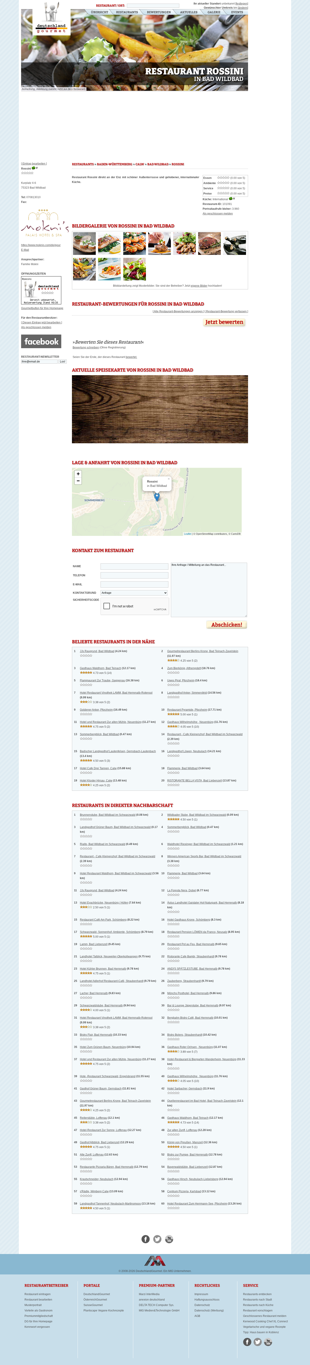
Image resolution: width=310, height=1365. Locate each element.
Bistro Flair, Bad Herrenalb (96, 1034)
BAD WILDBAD (157, 164)
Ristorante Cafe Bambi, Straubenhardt (190, 956)
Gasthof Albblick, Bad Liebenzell (100, 1142)
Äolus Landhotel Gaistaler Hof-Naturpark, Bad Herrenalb (202, 902)
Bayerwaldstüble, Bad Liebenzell (187, 1166)
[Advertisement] (134, 125)
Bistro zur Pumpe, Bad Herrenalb (187, 1154)
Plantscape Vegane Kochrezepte (104, 1310)
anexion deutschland (152, 1299)
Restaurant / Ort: (110, 5)
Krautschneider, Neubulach (96, 1179)
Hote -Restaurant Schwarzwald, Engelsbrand (107, 1076)
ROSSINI (178, 164)
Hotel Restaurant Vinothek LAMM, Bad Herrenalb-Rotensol (116, 692)
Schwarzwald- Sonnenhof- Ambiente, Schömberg (110, 932)
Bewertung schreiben (86, 347)
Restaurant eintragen (38, 1294)
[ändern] (243, 7)
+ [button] (78, 474)
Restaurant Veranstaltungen (237, 12)
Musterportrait (33, 1305)
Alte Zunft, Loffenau (92, 1154)
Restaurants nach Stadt (257, 1299)
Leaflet (187, 533)
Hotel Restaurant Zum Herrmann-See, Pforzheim (197, 1203)
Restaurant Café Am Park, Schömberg (103, 919)
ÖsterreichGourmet (95, 1299)
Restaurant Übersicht (96, 12)
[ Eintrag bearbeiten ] (34, 163)
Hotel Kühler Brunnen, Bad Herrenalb (103, 968)
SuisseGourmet (93, 1305)
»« (108, 342)
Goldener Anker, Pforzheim (96, 709)
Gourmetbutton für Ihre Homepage (42, 308)
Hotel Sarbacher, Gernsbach (184, 1088)
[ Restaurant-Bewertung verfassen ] (226, 311)
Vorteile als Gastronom (38, 1310)
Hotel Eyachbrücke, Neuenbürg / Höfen (104, 902)
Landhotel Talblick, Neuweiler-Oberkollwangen (109, 956)
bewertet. (131, 357)
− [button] (78, 481)
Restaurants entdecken (257, 1294)
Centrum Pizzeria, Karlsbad (184, 1191)
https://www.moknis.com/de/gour (41, 245)
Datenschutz (202, 1305)
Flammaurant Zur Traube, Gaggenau (102, 680)
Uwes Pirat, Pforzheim (180, 680)
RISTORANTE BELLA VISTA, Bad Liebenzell (194, 780)
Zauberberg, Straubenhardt (184, 981)
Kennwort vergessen (37, 1326)
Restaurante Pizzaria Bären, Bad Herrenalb (106, 1166)
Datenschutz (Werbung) (209, 1310)
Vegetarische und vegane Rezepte (264, 1326)
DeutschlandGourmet (97, 1294)
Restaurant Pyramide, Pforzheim (187, 709)
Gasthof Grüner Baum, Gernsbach (101, 1088)
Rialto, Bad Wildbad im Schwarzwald (102, 844)
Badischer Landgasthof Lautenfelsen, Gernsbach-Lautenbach (118, 751)
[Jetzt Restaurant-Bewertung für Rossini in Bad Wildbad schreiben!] (224, 327)
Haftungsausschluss (206, 1299)
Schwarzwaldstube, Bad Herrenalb (101, 1005)
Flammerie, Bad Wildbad (182, 768)
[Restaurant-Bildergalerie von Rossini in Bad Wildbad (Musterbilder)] (84, 254)
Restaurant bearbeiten (38, 1299)
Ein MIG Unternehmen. (177, 1271)
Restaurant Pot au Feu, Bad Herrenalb (190, 944)
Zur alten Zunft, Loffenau (182, 1130)
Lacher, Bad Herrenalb (94, 993)
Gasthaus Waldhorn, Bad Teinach (100, 668)
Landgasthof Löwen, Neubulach (187, 751)
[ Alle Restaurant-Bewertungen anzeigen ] (178, 311)
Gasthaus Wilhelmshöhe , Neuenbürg (190, 722)
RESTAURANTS (83, 164)
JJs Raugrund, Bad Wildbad (97, 651)
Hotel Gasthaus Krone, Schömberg (188, 919)
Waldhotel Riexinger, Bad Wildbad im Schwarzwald (198, 844)
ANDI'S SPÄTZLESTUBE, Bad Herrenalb (192, 968)
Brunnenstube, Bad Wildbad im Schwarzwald (107, 814)
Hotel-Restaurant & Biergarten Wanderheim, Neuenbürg (201, 1059)
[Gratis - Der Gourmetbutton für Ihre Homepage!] (41, 303)
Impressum (201, 1294)
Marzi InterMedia (149, 1294)
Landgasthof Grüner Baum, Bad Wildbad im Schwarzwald (115, 827)
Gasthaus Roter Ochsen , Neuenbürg (190, 1047)
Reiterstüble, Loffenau (93, 1117)
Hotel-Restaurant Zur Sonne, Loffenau (103, 1130)
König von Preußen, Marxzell (185, 1142)
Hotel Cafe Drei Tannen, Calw (98, 768)
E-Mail (25, 249)
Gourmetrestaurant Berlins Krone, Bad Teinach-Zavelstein (202, 651)
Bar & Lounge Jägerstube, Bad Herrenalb (192, 1005)
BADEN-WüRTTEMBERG (114, 164)
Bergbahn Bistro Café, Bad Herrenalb (190, 1017)
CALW (139, 164)
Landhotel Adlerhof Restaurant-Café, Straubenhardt (111, 981)
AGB (197, 1316)
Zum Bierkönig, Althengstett (184, 668)
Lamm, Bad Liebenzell (94, 944)
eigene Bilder (199, 285)
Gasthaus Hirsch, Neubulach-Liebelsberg (192, 1179)
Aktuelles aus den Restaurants (189, 12)
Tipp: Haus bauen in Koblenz (261, 1332)
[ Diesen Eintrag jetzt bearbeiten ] (41, 322)
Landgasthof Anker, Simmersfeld (187, 692)
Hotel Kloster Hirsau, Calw (96, 780)
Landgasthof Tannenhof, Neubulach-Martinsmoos (110, 1203)
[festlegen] (241, 3)
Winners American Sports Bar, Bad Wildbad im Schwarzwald (204, 856)
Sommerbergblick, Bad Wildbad (99, 734)
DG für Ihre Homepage (38, 1321)
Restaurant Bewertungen (159, 12)
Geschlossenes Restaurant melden (264, 1316)
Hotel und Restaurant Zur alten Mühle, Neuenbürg (111, 722)
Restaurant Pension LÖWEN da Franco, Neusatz (197, 932)
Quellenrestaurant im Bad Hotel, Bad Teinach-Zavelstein (201, 1100)
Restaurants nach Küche (258, 1305)
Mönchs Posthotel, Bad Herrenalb (188, 993)
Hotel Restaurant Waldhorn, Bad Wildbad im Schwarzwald (116, 873)
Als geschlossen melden (36, 327)
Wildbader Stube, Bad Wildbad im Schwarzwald (196, 814)
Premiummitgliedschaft (39, 1316)
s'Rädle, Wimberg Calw (94, 1191)
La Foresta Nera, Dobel (181, 890)
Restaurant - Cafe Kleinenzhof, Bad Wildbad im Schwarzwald (205, 734)
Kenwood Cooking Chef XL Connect (265, 1321)
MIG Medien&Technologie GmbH (159, 1310)
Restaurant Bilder (214, 12)
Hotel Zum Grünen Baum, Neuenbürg (103, 1047)
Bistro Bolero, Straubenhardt (184, 1034)
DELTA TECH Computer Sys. (156, 1305)
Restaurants (127, 12)
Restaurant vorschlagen (258, 1310)
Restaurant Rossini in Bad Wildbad (51, 17)
